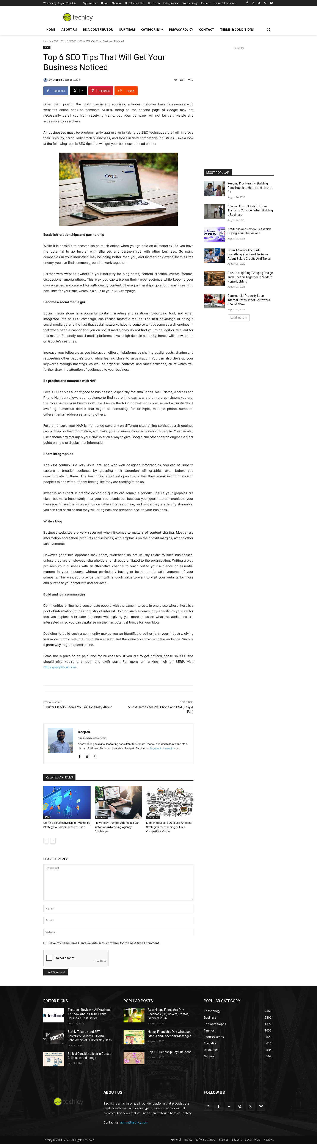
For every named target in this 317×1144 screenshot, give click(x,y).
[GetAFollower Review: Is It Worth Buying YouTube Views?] (214, 234)
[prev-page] (46, 841)
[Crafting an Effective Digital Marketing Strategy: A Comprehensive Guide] (67, 802)
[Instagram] (253, 3)
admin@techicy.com (134, 1122)
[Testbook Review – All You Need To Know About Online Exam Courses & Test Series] (53, 1015)
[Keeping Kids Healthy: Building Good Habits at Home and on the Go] (214, 188)
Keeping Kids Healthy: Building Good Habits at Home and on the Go (249, 188)
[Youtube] (271, 3)
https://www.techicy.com (92, 737)
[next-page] (53, 841)
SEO (56, 41)
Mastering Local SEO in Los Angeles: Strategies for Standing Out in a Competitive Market (169, 827)
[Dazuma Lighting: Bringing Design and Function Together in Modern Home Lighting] (214, 278)
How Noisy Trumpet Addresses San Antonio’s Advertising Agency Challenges (117, 827)
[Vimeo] (265, 3)
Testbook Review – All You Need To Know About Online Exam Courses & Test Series (89, 1014)
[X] (259, 3)
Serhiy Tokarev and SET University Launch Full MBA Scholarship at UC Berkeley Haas (90, 1036)
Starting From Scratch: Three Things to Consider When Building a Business (250, 210)
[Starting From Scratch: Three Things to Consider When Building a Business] (214, 211)
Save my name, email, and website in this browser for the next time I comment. (104, 943)
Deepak (57, 79)
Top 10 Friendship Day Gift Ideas (169, 1052)
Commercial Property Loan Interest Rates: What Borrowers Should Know (249, 300)
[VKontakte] (261, 1106)
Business (101, 817)
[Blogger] (208, 1106)
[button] (268, 29)
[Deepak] (46, 80)
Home (47, 41)
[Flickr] (229, 1106)
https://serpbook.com (59, 667)
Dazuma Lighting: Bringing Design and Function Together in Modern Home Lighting (250, 277)
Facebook (156, 748)
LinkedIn (168, 748)
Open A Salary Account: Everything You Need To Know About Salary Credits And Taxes (249, 254)
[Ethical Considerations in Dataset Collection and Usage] (53, 1059)
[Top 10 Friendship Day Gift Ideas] (134, 1057)
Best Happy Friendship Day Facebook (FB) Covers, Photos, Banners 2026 (168, 1014)
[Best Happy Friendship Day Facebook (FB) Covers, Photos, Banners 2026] (134, 1015)
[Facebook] (247, 3)
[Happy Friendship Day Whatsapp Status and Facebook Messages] (134, 1037)
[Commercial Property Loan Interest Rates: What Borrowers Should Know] (214, 301)
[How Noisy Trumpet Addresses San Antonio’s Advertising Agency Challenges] (118, 802)
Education (153, 817)
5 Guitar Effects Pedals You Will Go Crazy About (77, 707)
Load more (237, 317)
